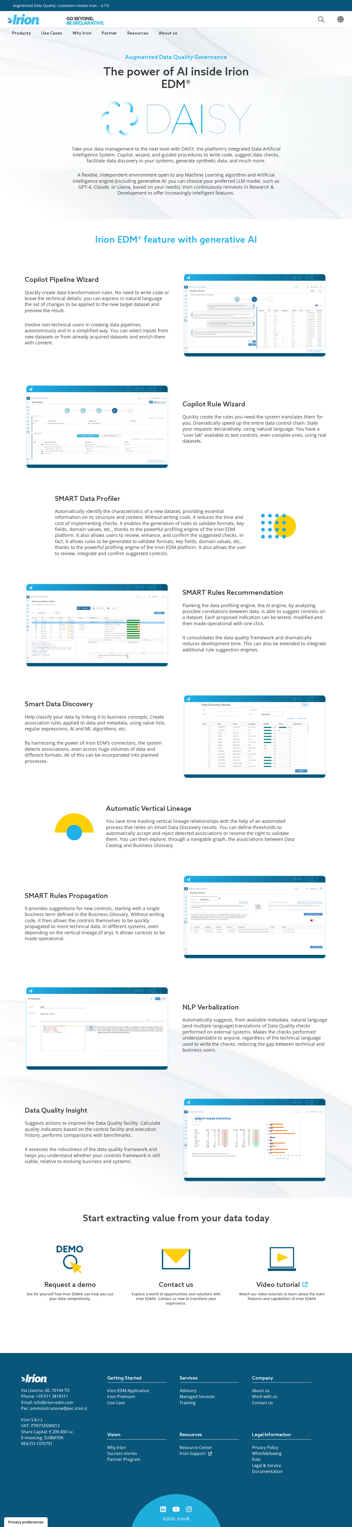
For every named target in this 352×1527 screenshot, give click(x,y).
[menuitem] (21, 33)
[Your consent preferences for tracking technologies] (26, 1522)
